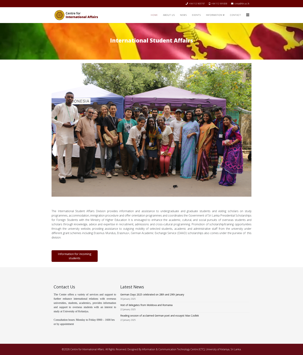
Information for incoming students (74, 256)
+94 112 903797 (197, 3)
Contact (235, 15)
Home (154, 15)
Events (196, 15)
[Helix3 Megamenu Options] (247, 14)
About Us (169, 15)
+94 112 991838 (219, 3)
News (183, 15)
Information (214, 15)
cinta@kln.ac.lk (241, 3)
